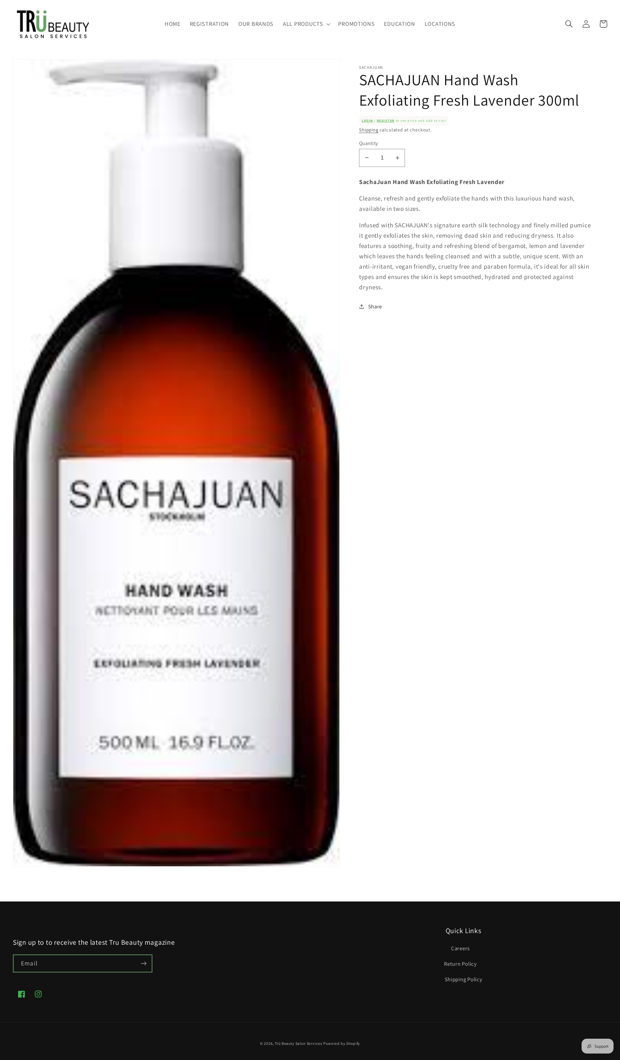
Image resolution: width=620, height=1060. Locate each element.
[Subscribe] (143, 963)
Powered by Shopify (341, 1043)
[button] (306, 23)
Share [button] (375, 306)
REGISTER (386, 120)
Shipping (368, 130)
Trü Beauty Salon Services (298, 1043)
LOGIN (367, 120)
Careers (460, 948)
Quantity (368, 142)
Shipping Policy (463, 979)
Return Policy (460, 963)
